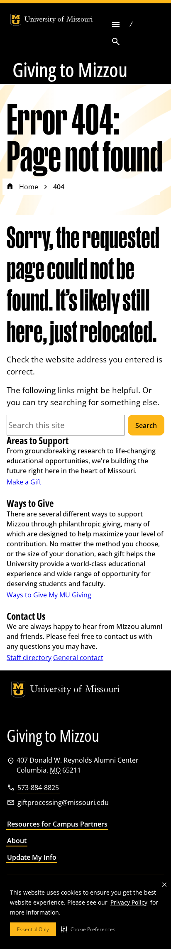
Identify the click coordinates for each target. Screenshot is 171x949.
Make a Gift (24, 482)
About (17, 840)
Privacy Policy (128, 902)
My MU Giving (70, 594)
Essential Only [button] (33, 929)
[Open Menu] (115, 24)
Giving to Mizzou (69, 70)
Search (146, 425)
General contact (78, 657)
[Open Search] (115, 41)
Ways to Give (27, 594)
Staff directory (29, 657)
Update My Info (31, 857)
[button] (88, 929)
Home (28, 186)
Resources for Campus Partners (57, 824)
